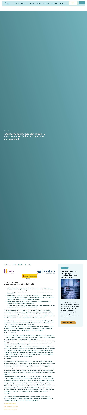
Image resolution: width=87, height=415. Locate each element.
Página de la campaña (10, 403)
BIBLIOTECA (54, 3)
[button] (65, 268)
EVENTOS (39, 3)
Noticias (6, 130)
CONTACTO (61, 3)
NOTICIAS (32, 3)
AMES (16, 3)
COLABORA (46, 3)
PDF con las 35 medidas (11, 406)
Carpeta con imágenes (10, 410)
